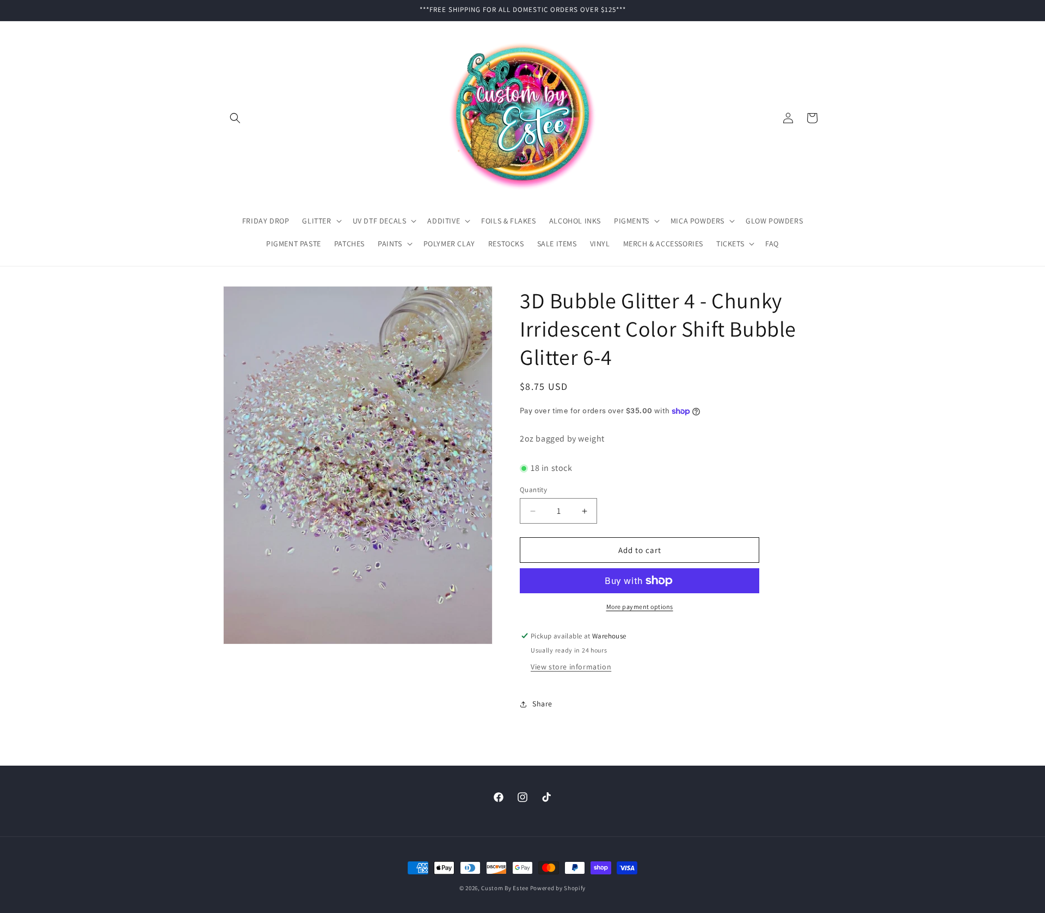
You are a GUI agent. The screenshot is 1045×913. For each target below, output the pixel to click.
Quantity (533, 489)
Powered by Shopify (558, 888)
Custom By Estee (504, 888)
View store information (571, 667)
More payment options (639, 607)
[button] (235, 118)
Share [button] (542, 704)
